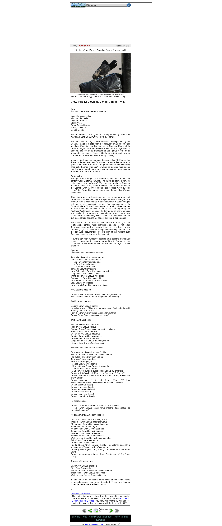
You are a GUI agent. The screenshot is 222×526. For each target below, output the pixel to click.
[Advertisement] (100, 26)
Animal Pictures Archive (94, 524)
